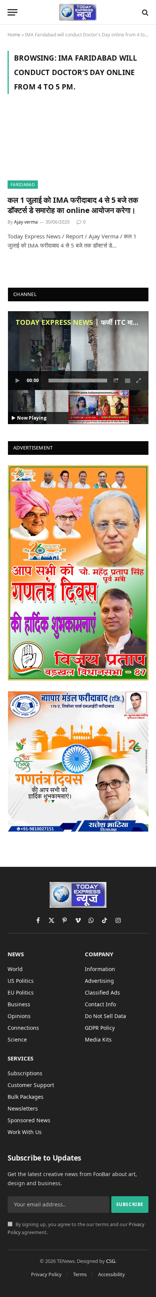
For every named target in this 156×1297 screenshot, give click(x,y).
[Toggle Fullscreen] (139, 380)
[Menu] (12, 12)
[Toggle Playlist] (127, 380)
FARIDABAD (23, 184)
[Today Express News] (78, 12)
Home (14, 34)
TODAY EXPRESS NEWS (54, 322)
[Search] (144, 12)
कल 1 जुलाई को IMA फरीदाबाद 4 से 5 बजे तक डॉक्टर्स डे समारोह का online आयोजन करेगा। (73, 205)
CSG (110, 1261)
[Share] (116, 380)
